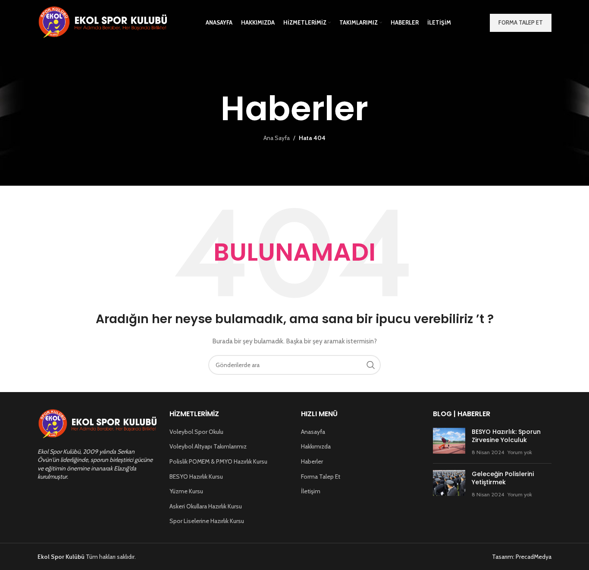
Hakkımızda (316, 446)
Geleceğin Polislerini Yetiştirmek (503, 478)
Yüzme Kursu (186, 491)
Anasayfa (313, 432)
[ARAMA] (371, 365)
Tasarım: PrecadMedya (521, 557)
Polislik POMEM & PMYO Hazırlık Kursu (218, 461)
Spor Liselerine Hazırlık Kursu (206, 521)
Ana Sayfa (276, 138)
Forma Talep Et (320, 476)
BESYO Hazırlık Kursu (196, 476)
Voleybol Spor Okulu (196, 432)
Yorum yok (520, 452)
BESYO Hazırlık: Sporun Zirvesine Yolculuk (506, 436)
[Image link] (97, 423)
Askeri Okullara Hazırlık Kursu (205, 506)
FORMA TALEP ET (520, 22)
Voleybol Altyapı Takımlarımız (208, 446)
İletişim (310, 491)
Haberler (312, 461)
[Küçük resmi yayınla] (449, 442)
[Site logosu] (102, 22)
